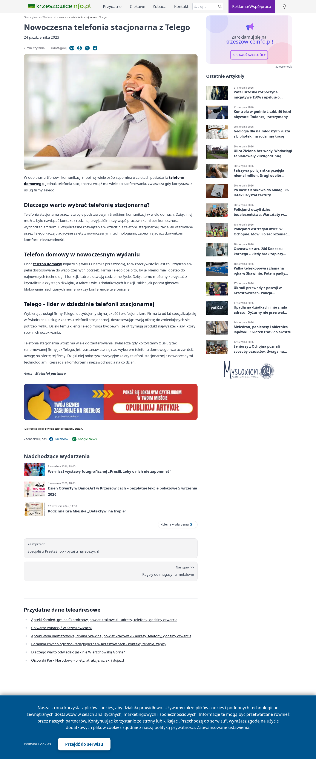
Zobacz (159, 6)
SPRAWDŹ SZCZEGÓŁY (249, 55)
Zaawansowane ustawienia (223, 727)
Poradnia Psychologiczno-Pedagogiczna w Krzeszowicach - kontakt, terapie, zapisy (98, 643)
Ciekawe (137, 6)
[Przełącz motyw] (284, 6)
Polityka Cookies (37, 744)
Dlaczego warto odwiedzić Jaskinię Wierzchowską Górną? (78, 652)
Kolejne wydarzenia (175, 524)
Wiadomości (49, 17)
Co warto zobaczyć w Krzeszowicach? (61, 627)
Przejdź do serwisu (84, 744)
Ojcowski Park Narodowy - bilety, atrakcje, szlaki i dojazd (77, 660)
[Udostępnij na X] (87, 48)
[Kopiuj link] (71, 48)
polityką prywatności (175, 727)
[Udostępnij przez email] (79, 48)
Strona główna (32, 17)
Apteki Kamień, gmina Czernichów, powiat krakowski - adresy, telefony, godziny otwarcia (104, 619)
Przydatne (112, 6)
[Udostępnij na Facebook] (95, 48)
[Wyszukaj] (219, 6)
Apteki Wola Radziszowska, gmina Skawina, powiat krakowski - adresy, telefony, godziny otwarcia (111, 635)
